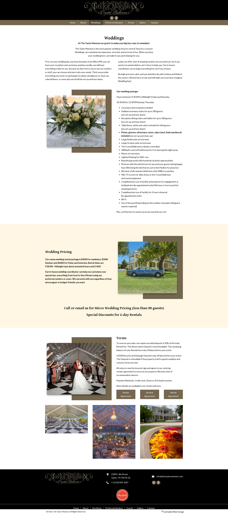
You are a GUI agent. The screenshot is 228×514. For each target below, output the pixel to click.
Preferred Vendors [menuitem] (114, 508)
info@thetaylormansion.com (170, 476)
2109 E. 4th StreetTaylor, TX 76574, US (120, 476)
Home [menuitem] (76, 508)
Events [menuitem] (130, 508)
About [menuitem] (85, 508)
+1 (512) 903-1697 (119, 482)
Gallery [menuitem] (140, 508)
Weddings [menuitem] (97, 508)
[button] (112, 18)
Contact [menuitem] (151, 508)
